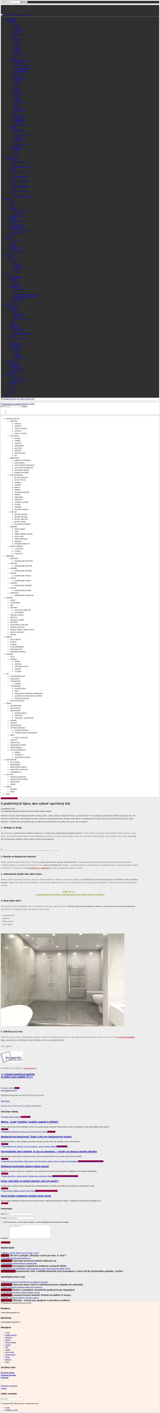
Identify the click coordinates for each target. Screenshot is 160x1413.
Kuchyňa (17, 49)
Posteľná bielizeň (20, 93)
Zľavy (7, 395)
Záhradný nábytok (20, 144)
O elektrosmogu (15, 247)
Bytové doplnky (15, 76)
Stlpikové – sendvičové (22, 319)
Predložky (17, 98)
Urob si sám (14, 343)
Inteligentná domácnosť (22, 66)
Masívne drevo (19, 314)
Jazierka (17, 265)
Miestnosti (13, 36)
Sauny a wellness (16, 233)
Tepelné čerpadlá (20, 299)
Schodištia (17, 355)
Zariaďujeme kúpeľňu (21, 171)
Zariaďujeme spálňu (21, 176)
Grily (15, 132)
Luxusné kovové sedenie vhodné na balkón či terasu (41, 1295)
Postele (16, 24)
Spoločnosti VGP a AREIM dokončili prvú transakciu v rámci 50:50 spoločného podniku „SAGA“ (70, 1271)
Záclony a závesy (20, 110)
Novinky (55, 1191)
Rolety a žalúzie (19, 338)
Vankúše (17, 108)
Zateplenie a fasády (21, 358)
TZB (6, 274)
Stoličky (17, 31)
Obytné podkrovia (16, 328)
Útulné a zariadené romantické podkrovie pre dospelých (43, 1289)
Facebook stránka (7, 1373)
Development (10, 360)
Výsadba (17, 272)
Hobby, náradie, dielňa (22, 135)
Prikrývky (17, 100)
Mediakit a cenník (11, 1410)
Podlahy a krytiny (16, 228)
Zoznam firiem (10, 1355)
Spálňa (12, 174)
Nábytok (13, 22)
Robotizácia (14, 382)
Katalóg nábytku (11, 19)
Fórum (7, 387)
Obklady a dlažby (16, 220)
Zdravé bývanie (10, 1342)
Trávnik (16, 270)
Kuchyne (13, 208)
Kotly (16, 292)
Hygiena (12, 245)
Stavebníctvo (14, 373)
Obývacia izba (19, 54)
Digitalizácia (14, 309)
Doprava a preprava (17, 377)
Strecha (12, 341)
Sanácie (17, 284)
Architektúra (14, 306)
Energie (12, 321)
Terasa (12, 179)
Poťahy (16, 95)
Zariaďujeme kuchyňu (21, 166)
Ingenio (16, 1088)
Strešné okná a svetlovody (23, 333)
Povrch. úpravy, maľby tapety (20, 230)
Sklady (12, 385)
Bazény (16, 262)
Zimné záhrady (15, 348)
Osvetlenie (18, 137)
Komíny (16, 353)
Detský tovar (18, 122)
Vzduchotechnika (16, 301)
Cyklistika (17, 149)
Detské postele (19, 117)
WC (15, 56)
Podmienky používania (9, 1386)
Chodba (16, 41)
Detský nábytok (19, 120)
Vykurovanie (14, 287)
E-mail (3, 1218)
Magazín (13, 390)
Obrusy (16, 90)
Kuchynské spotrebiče (22, 68)
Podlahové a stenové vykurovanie (26, 294)
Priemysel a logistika (17, 370)
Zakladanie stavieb (16, 346)
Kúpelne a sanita (15, 216)
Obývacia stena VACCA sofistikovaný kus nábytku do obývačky (47, 1284)
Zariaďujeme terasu (21, 181)
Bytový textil (18, 81)
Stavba (7, 304)
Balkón (16, 39)
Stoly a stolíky (19, 34)
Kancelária (17, 46)
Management (14, 365)
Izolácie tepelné (19, 331)
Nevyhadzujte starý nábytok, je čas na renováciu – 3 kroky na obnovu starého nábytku (49, 1151)
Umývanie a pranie (20, 71)
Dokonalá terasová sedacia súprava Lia (34, 1260)
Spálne (12, 235)
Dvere (12, 201)
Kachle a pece (19, 289)
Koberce (17, 83)
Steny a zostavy (19, 29)
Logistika (8, 375)
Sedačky (17, 27)
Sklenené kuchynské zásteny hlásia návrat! (25, 1166)
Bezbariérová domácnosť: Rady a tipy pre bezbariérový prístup (36, 1136)
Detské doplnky (19, 115)
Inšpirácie (8, 157)
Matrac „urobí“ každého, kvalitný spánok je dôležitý (29, 1121)
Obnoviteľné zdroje (16, 368)
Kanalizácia (14, 279)
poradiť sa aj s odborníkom (40, 868)
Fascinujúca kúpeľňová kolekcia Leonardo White (39, 1266)
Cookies (4, 1388)
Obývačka (13, 159)
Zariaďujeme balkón (21, 191)
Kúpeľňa (17, 51)
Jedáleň (16, 44)
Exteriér (8, 255)
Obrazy (16, 88)
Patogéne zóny (15, 250)
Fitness (16, 152)
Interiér (7, 198)
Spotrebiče (18, 213)
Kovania (17, 85)
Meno (3, 1214)
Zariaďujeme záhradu (21, 186)
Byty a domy (14, 363)
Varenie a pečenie (20, 73)
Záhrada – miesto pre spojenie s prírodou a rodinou (41, 1300)
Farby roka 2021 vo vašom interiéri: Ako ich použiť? (30, 1181)
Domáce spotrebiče (21, 61)
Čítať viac (4, 1129)
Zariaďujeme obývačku (22, 162)
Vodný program (19, 139)
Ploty (11, 257)
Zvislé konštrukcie (16, 350)
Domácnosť (14, 59)
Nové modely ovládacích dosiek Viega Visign (26, 1195)
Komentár (5, 1238)
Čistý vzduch (14, 240)
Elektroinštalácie (15, 277)
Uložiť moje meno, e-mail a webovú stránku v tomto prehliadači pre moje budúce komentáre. (36, 1222)
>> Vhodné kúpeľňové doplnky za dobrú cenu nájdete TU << (18, 1075)
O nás (7, 1333)
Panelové (17, 316)
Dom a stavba (19, 130)
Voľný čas (17, 154)
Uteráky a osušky (20, 103)
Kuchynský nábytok (21, 211)
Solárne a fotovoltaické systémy (25, 296)
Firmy (12, 392)
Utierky (16, 105)
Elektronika (18, 63)
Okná (11, 336)
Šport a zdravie (15, 147)
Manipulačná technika (17, 380)
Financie (13, 324)
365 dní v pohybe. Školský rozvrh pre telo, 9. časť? (37, 1255)
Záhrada (12, 127)
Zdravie (8, 238)
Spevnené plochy (20, 267)
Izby (11, 206)
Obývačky (13, 223)
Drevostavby (14, 311)
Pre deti (12, 113)
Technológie (14, 282)
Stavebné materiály (16, 252)
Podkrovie (13, 193)
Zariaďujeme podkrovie (22, 196)
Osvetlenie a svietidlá (17, 225)
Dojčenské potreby (20, 125)
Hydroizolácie (14, 326)
